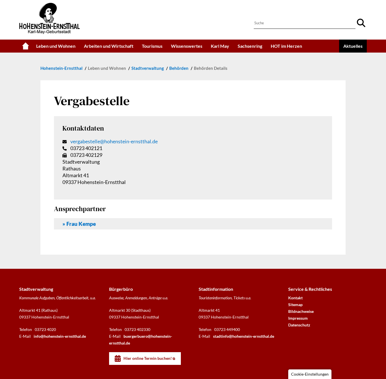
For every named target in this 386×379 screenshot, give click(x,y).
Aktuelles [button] (353, 46)
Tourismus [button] (152, 46)
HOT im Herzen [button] (286, 46)
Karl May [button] (220, 46)
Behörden (179, 68)
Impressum (298, 318)
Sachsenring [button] (250, 46)
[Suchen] (361, 23)
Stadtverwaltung (148, 68)
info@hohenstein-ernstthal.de (60, 336)
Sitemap (295, 304)
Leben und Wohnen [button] (55, 46)
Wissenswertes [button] (186, 46)
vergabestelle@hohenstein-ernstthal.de (114, 141)
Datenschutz (299, 324)
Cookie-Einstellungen (310, 374)
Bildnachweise (301, 311)
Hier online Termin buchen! (147, 358)
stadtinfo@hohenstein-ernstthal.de (243, 336)
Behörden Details (210, 68)
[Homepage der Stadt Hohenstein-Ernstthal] (25, 46)
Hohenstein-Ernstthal (61, 68)
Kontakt (295, 297)
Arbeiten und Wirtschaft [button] (108, 46)
